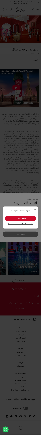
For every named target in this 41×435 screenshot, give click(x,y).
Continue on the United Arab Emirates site (20, 224)
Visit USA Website (20, 218)
